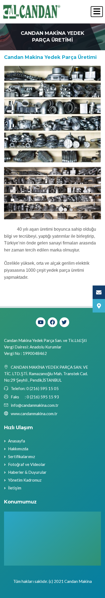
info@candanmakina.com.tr (35, 405)
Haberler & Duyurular (27, 472)
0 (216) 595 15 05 (42, 388)
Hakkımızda (18, 448)
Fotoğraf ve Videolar (27, 464)
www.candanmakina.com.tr (34, 413)
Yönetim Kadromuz (24, 480)
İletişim (14, 487)
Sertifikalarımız (21, 456)
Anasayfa (16, 440)
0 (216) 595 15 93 (43, 396)
